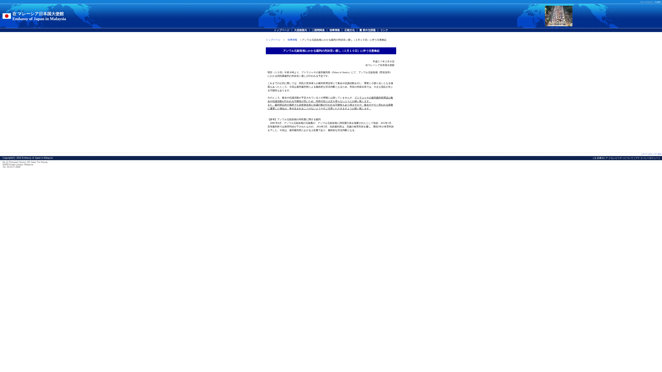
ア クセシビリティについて (619, 158)
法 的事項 (599, 158)
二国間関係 (318, 30)
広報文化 (349, 30)
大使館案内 (300, 30)
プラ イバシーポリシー (646, 158)
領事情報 (334, 30)
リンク (384, 30)
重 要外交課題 (367, 30)
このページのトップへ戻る (651, 154)
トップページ (281, 30)
